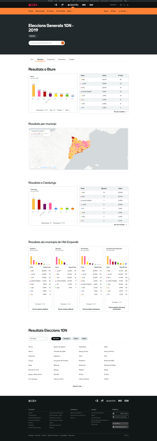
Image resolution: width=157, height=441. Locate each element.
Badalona (82, 360)
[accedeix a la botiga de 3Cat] (121, 5)
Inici (32, 59)
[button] (104, 112)
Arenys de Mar (83, 351)
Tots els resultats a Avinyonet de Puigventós (117, 308)
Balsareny (82, 365)
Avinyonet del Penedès (61, 360)
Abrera (30, 347)
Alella (106, 347)
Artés (80, 356)
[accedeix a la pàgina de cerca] (124, 5)
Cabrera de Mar (59, 379)
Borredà (56, 374)
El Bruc (81, 374)
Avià (105, 356)
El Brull (106, 374)
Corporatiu (113, 4)
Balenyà (56, 365)
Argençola (31, 356)
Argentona (57, 356)
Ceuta (55, 0)
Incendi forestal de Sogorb (83, 0)
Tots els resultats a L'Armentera (91, 309)
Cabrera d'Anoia (84, 379)
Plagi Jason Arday (94, 0)
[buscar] (62, 43)
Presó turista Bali (104, 0)
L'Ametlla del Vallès (60, 351)
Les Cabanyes (32, 379)
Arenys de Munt (109, 351)
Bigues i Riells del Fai (35, 374)
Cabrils (106, 379)
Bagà (30, 365)
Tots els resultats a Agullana (40, 309)
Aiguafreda (82, 347)
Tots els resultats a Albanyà (65, 309)
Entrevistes (61, 59)
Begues (56, 370)
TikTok (73, 0)
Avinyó (30, 360)
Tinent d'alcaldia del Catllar (116, 0)
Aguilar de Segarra (59, 347)
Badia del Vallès (109, 360)
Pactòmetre (51, 59)
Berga (106, 370)
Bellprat (81, 370)
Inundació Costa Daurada (64, 0)
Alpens (30, 351)
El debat (71, 59)
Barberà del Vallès (110, 365)
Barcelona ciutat (33, 370)
